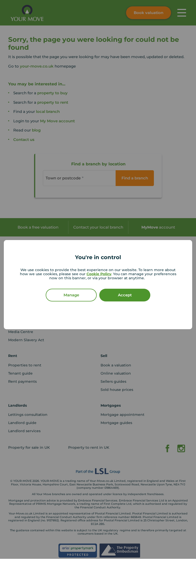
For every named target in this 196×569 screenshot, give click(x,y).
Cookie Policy (99, 274)
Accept (125, 295)
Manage (71, 295)
